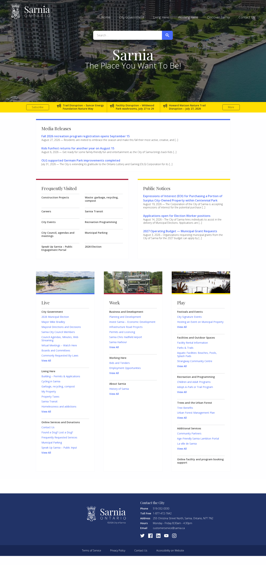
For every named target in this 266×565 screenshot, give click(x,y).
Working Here (188, 17)
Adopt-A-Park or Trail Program (195, 387)
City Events (48, 222)
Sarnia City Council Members (58, 332)
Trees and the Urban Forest (194, 402)
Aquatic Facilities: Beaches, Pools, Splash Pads (197, 354)
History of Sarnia (119, 388)
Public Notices (156, 188)
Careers (46, 211)
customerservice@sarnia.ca (169, 528)
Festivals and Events (190, 311)
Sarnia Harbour (118, 342)
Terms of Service (91, 550)
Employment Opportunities (125, 368)
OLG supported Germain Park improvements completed (80, 160)
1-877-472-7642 (162, 513)
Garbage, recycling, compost (58, 386)
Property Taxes (50, 396)
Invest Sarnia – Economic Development (132, 322)
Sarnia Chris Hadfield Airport (125, 337)
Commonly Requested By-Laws (59, 355)
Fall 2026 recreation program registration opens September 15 (85, 136)
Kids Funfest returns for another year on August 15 (77, 148)
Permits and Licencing (122, 332)
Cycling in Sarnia (50, 381)
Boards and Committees (55, 350)
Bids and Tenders (119, 363)
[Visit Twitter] (142, 536)
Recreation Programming (101, 222)
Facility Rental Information (192, 342)
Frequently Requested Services (59, 437)
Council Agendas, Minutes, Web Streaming (59, 338)
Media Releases (56, 128)
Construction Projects (55, 197)
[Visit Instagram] (174, 536)
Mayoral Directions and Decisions (61, 327)
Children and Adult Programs (194, 382)
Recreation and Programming (196, 377)
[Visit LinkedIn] (158, 536)
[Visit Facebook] (150, 536)
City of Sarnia (30, 11)
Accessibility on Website (170, 550)
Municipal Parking (96, 232)
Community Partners (189, 433)
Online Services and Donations (60, 422)
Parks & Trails (185, 347)
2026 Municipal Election (55, 316)
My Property (48, 391)
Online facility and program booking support (200, 461)
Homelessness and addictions (58, 406)
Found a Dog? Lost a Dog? (57, 432)
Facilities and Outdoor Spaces (196, 337)
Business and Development (126, 311)
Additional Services (189, 428)
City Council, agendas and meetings (57, 234)
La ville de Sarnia (187, 443)
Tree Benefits (185, 407)
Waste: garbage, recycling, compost (101, 199)
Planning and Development (125, 316)
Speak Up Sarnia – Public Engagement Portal (56, 248)
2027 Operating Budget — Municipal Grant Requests (180, 231)
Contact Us (247, 17)
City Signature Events (189, 316)
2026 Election (93, 246)
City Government (131, 17)
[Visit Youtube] (166, 536)
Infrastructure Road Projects (126, 327)
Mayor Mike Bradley (53, 322)
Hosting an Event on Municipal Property (200, 322)
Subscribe (37, 107)
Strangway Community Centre (194, 361)
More (231, 107)
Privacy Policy (117, 550)
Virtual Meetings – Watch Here (59, 345)
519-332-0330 (161, 508)
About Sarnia (117, 383)
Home (105, 17)
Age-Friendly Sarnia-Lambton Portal (198, 438)
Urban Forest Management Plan (196, 412)
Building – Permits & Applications (60, 376)
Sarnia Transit (94, 211)
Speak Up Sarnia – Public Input (59, 447)
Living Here (161, 17)
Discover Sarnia (218, 17)
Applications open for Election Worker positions (176, 216)
